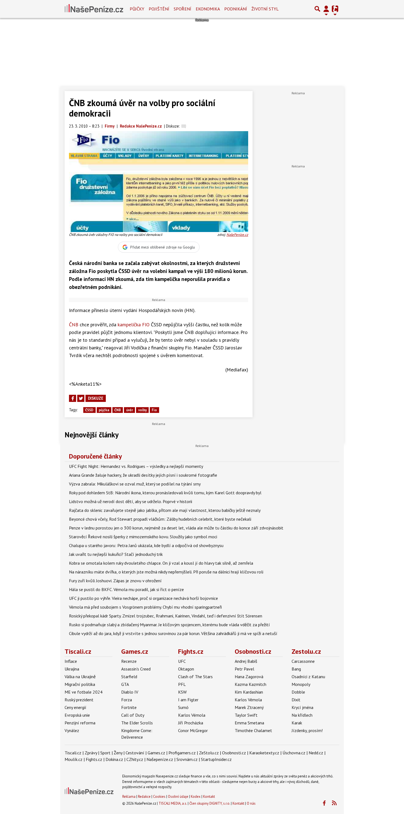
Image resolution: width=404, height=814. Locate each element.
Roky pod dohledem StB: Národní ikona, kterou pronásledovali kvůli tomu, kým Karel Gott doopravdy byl (165, 492)
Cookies (159, 796)
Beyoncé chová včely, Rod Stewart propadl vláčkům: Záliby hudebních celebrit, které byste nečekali (160, 519)
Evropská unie (77, 715)
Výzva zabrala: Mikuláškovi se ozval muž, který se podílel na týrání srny (135, 484)
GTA (125, 684)
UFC (182, 661)
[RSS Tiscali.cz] (334, 803)
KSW (182, 692)
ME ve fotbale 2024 (84, 692)
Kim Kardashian (249, 692)
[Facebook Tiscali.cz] (324, 803)
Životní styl (265, 9)
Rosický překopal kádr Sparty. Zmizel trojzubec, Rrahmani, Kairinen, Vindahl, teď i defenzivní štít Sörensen (165, 616)
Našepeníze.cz (159, 759)
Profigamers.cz (182, 752)
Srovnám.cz (187, 759)
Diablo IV (129, 692)
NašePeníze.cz (237, 234)
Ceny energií (75, 707)
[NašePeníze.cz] (94, 8)
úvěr (129, 410)
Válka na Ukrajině (80, 676)
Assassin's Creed (136, 669)
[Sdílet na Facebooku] (72, 398)
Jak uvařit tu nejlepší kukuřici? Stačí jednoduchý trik (116, 554)
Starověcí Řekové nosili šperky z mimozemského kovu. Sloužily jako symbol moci (143, 536)
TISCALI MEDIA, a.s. (173, 803)
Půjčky (137, 9)
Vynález (72, 730)
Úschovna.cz (294, 752)
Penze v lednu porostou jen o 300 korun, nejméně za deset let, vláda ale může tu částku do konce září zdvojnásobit (176, 528)
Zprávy (91, 752)
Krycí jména (302, 707)
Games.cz (134, 651)
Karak (297, 722)
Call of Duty (132, 715)
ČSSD (89, 410)
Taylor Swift (246, 715)
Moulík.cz (73, 759)
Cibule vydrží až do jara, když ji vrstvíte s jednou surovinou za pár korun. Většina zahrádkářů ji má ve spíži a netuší (173, 633)
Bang (296, 669)
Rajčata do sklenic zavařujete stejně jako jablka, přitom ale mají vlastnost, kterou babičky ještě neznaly (165, 510)
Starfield (129, 676)
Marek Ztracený (249, 707)
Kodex (196, 796)
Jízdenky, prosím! (307, 730)
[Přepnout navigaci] (326, 8)
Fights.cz (190, 651)
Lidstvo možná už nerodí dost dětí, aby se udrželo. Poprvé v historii (130, 501)
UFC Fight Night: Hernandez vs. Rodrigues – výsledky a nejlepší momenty (136, 466)
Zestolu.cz (306, 651)
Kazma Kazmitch (250, 684)
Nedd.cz (316, 752)
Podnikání (235, 9)
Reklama (128, 796)
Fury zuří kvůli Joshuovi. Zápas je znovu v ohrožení (115, 580)
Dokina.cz (114, 759)
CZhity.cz (134, 759)
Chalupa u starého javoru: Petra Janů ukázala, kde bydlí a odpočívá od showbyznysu (146, 545)
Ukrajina (72, 669)
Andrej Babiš (246, 661)
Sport (105, 752)
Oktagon (186, 669)
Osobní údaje (178, 796)
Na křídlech (302, 715)
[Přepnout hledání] (317, 8)
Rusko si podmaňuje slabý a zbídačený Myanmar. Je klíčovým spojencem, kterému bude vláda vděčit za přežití (169, 624)
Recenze (129, 661)
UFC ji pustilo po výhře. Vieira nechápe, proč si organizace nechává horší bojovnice (143, 598)
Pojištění (159, 9)
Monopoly (301, 684)
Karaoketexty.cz (264, 752)
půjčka (104, 410)
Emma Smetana (249, 722)
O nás (251, 803)
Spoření (182, 9)
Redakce (144, 796)
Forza (126, 699)
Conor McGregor (193, 730)
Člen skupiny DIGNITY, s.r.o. (209, 803)
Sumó (183, 707)
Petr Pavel (244, 669)
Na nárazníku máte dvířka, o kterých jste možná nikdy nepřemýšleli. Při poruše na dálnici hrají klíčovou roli (166, 572)
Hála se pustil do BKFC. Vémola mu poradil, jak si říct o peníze (126, 589)
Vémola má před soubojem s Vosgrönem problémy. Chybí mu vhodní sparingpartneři (145, 607)
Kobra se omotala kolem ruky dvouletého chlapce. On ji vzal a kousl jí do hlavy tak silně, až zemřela (161, 563)
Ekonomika (208, 9)
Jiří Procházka (190, 722)
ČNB (73, 324)
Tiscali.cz (78, 651)
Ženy (118, 752)
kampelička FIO (134, 324)
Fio (154, 410)
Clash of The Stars (195, 676)
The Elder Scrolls (137, 722)
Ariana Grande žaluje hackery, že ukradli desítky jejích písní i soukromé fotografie (143, 475)
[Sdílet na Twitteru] (80, 398)
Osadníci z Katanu (308, 676)
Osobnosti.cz (253, 651)
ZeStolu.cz (209, 752)
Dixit (296, 699)
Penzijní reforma (80, 722)
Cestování (135, 752)
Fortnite (129, 707)
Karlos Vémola (191, 715)
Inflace (71, 661)
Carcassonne (303, 661)
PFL (182, 684)
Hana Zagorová (249, 676)
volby (142, 410)
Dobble (298, 692)
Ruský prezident (79, 699)
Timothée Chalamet (253, 730)
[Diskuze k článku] (183, 126)
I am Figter (188, 699)
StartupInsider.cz (216, 759)
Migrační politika (80, 684)
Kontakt (209, 796)
